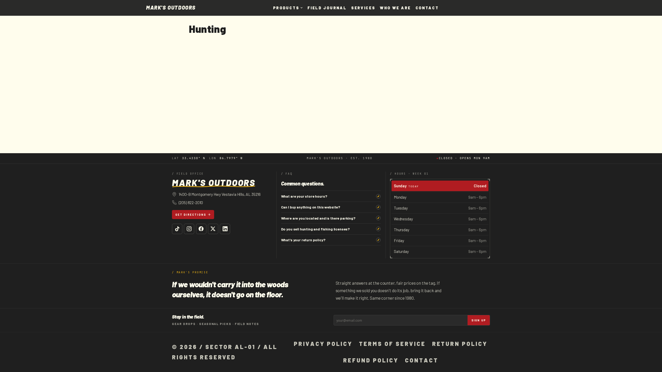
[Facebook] (201, 229)
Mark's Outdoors (171, 7)
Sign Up (478, 320)
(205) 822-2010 (191, 202)
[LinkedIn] (225, 229)
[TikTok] (177, 229)
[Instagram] (189, 229)
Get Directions (190, 214)
